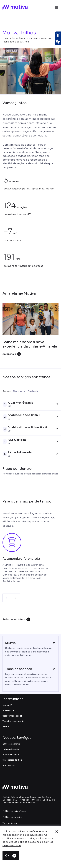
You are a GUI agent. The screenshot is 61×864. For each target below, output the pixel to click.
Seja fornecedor (11, 716)
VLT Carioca (9, 765)
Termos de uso (10, 823)
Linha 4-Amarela (11, 749)
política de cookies (29, 841)
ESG (5, 726)
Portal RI (7, 710)
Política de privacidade (14, 811)
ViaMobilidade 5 (11, 754)
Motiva (6, 705)
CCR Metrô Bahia (11, 744)
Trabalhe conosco (12, 721)
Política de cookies (12, 817)
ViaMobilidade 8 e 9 (12, 760)
